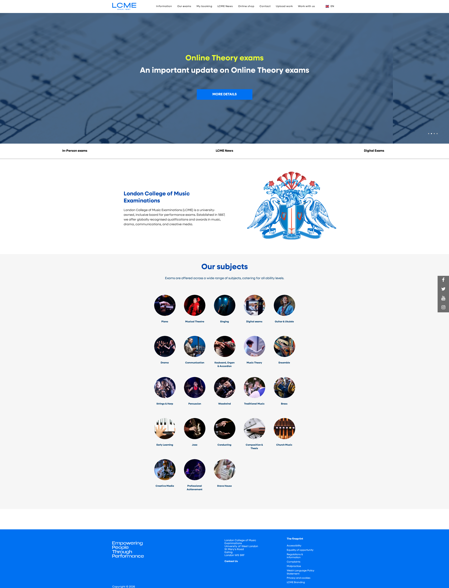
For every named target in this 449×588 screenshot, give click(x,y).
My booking (204, 6)
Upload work (284, 6)
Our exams (184, 6)
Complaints (293, 562)
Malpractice (294, 566)
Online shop (246, 6)
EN (332, 6)
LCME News (225, 6)
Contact (265, 6)
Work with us (306, 6)
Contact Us (231, 561)
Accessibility (294, 545)
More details (224, 94)
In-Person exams (74, 151)
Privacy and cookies (298, 578)
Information (164, 6)
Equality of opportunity (300, 550)
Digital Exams (374, 151)
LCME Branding (296, 582)
